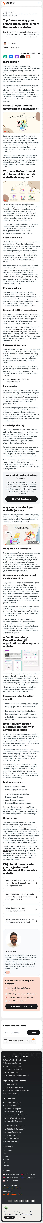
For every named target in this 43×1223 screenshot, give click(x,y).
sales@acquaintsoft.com (12, 1188)
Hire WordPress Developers (13, 1112)
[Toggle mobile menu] (39, 3)
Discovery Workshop (10, 1072)
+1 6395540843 (12, 1181)
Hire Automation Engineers (12, 1121)
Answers (6, 1156)
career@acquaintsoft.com (12, 1194)
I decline (9, 1217)
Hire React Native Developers (14, 1118)
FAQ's (5, 1163)
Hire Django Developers (12, 1132)
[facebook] (10, 1201)
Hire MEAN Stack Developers (13, 1126)
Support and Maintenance (12, 1069)
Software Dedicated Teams (13, 1087)
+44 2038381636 (12, 1178)
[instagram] (16, 1201)
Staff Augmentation (10, 1084)
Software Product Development (14, 1060)
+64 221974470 (29, 1178)
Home (5, 12)
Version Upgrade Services (12, 1066)
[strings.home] (9, 3)
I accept (22, 1217)
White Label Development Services (16, 1075)
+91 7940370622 (12, 1174)
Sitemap (6, 1166)
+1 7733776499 (29, 1174)
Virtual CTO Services (10, 1094)
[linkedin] (21, 1201)
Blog (10, 12)
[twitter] (27, 1201)
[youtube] (33, 1201)
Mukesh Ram (10, 951)
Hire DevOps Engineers (11, 1138)
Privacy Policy (27, 1214)
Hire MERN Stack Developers (13, 1129)
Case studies (7, 1150)
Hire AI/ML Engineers (10, 1141)
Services (6, 1159)
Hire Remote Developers (12, 1102)
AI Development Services (12, 1063)
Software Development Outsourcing (16, 1090)
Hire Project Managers (11, 1135)
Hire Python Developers (12, 1109)
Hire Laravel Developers (12, 1105)
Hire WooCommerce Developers (15, 1115)
